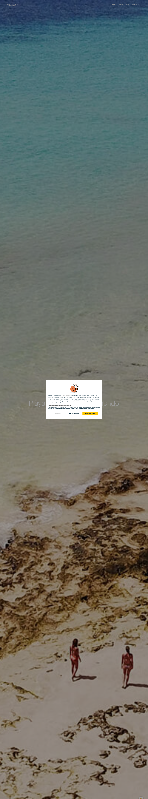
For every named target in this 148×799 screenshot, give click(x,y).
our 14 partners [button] (66, 395)
